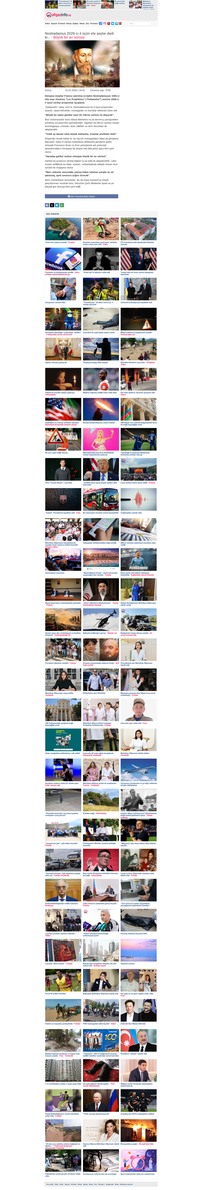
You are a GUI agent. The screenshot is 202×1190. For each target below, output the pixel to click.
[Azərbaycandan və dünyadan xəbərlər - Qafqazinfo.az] (58, 15)
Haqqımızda (110, 1184)
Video (56, 1184)
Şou (87, 23)
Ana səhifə (49, 1184)
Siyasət (54, 23)
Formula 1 (94, 23)
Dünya (68, 23)
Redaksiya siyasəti (126, 1184)
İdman (82, 23)
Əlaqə (117, 1184)
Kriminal (61, 23)
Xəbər (47, 23)
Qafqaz (75, 23)
